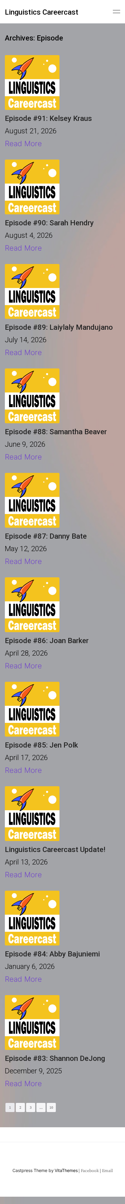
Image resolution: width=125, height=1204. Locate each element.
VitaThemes (66, 1170)
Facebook (90, 1171)
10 (51, 1107)
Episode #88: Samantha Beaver (56, 432)
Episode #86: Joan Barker (47, 640)
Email (107, 1171)
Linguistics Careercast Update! (55, 849)
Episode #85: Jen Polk (41, 745)
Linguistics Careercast (41, 12)
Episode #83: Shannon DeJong (55, 1058)
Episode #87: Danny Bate (46, 536)
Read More (23, 143)
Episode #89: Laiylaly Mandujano (59, 327)
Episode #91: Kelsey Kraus (48, 118)
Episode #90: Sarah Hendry (49, 223)
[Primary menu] (116, 11)
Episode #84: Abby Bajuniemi (52, 954)
